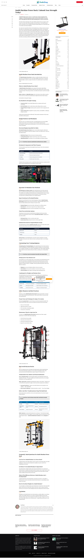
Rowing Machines (50, 5)
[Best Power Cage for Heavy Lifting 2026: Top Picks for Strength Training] (47, 520)
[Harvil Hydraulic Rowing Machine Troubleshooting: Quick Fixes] (57, 110)
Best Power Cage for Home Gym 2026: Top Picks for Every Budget (34, 525)
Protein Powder (58, 68)
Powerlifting (57, 64)
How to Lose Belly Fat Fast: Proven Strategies (61, 543)
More (59, 5)
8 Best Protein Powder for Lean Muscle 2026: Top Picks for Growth (64, 95)
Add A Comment (34, 530)
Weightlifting (57, 86)
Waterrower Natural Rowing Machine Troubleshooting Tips (64, 105)
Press (56, 67)
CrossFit (57, 43)
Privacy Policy (44, 553)
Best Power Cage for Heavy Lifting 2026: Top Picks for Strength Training (46, 525)
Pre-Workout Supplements (59, 65)
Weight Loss (57, 85)
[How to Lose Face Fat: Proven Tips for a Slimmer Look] (54, 538)
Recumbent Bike (34, 5)
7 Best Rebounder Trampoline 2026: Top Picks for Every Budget (64, 100)
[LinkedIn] (12, 23)
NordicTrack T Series (62, 30)
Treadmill (27, 5)
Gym (56, 57)
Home (24, 5)
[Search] (82, 5)
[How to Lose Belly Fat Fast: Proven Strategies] (54, 543)
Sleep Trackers (58, 74)
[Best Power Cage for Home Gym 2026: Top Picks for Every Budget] (34, 520)
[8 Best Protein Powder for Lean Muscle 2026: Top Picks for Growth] (57, 94)
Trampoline (57, 81)
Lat (56, 60)
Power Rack (22, 14)
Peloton (57, 61)
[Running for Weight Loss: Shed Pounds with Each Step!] (54, 547)
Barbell (57, 39)
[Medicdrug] (42, 2)
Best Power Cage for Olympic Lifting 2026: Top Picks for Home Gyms (21, 525)
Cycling (57, 46)
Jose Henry (23, 505)
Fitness (57, 54)
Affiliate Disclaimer (51, 553)
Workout (57, 88)
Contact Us (38, 553)
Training (57, 79)
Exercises (57, 53)
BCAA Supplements (58, 40)
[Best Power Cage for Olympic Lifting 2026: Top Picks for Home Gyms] (21, 520)
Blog (55, 5)
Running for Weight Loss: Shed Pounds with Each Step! (62, 547)
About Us (33, 553)
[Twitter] (12, 21)
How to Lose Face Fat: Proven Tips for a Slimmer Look (62, 538)
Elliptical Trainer (42, 5)
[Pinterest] (12, 25)
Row (56, 71)
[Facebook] (12, 19)
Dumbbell (57, 50)
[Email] (12, 27)
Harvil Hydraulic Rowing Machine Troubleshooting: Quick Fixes (63, 110)
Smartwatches (58, 75)
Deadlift (57, 47)
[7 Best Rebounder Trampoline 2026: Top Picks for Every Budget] (57, 100)
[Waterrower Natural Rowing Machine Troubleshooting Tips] (57, 105)
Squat (56, 78)
